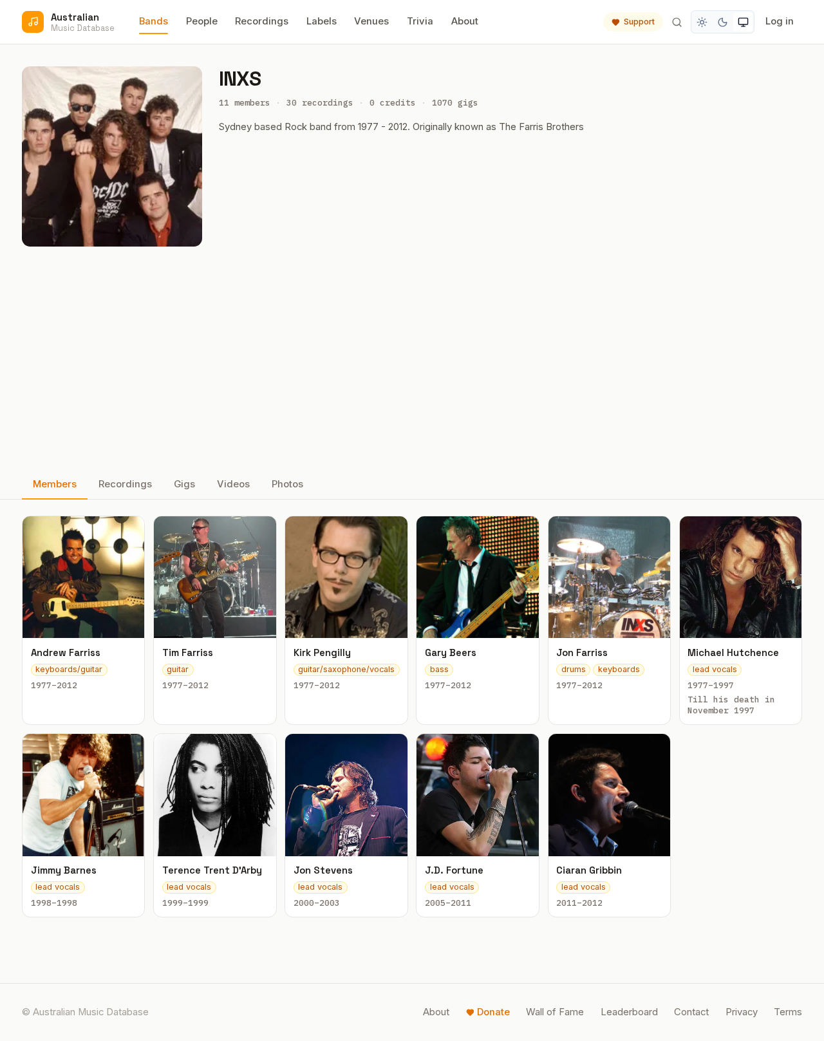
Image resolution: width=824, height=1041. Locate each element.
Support (639, 21)
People (202, 21)
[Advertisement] (412, 358)
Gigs (184, 484)
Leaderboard (629, 1012)
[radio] (702, 22)
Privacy (742, 1012)
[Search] (677, 22)
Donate (493, 1012)
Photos (287, 484)
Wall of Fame (555, 1012)
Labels (321, 21)
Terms (788, 1012)
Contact (691, 1012)
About (464, 21)
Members (55, 484)
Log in (779, 21)
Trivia (420, 21)
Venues (371, 21)
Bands (153, 21)
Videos (233, 484)
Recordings (261, 21)
